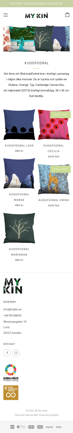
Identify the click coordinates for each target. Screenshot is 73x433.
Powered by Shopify (49, 415)
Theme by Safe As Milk (26, 415)
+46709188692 (12, 315)
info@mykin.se (12, 309)
